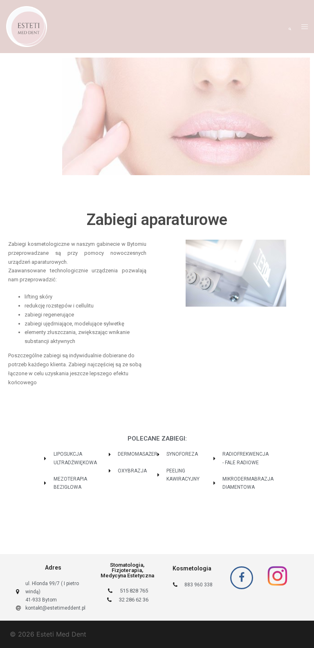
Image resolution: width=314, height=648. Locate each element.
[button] (289, 26)
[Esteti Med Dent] (26, 26)
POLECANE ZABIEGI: (157, 438)
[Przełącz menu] (304, 26)
